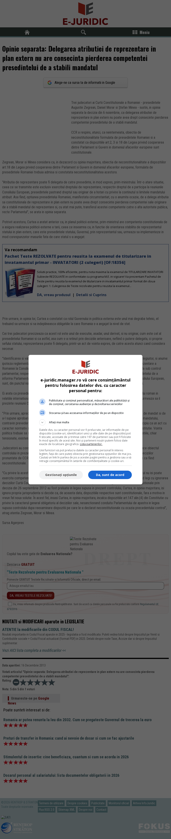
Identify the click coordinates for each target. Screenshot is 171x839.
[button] (85, 422)
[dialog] (85, 419)
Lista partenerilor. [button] (91, 444)
